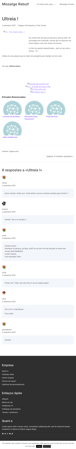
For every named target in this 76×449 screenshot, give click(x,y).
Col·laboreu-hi (7, 406)
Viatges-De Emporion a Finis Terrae (32, 25)
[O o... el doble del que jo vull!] (38, 86)
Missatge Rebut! (15, 4)
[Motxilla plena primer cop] (38, 84)
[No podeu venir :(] (38, 92)
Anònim (5, 209)
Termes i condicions (10, 412)
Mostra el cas (7, 402)
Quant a (5, 371)
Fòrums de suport (9, 381)
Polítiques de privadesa (11, 409)
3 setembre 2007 (9, 238)
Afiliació (5, 399)
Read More (47, 446)
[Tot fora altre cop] (38, 89)
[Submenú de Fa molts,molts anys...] (55, 4)
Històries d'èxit (8, 374)
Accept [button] (39, 446)
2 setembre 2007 (9, 185)
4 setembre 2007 (9, 332)
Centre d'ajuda (8, 378)
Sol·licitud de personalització (13, 384)
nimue (4, 183)
